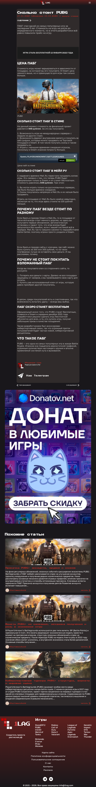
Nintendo (39, 739)
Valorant (55, 734)
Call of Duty (54, 728)
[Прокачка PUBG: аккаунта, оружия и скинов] (48, 564)
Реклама (48, 770)
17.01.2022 (37, 16)
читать (84, 590)
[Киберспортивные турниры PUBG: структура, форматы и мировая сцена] (48, 677)
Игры (37, 744)
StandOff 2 (40, 725)
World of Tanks (39, 733)
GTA (86, 730)
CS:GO (38, 730)
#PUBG (87, 540)
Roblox (54, 725)
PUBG (38, 727)
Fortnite (71, 730)
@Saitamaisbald (18, 590)
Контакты (48, 766)
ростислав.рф (15, 737)
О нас (48, 763)
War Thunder (88, 735)
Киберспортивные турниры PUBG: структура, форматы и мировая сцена (48, 682)
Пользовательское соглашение (48, 759)
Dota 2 (54, 732)
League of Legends (72, 726)
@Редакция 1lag (33, 362)
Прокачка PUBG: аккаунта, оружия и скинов (41, 568)
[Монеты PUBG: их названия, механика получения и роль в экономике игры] (48, 621)
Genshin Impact (88, 726)
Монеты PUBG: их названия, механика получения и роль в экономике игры (46, 625)
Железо (39, 746)
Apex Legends (72, 733)
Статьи (38, 741)
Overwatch (73, 737)
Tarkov (87, 732)
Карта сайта (48, 752)
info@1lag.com (66, 785)
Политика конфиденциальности (48, 756)
